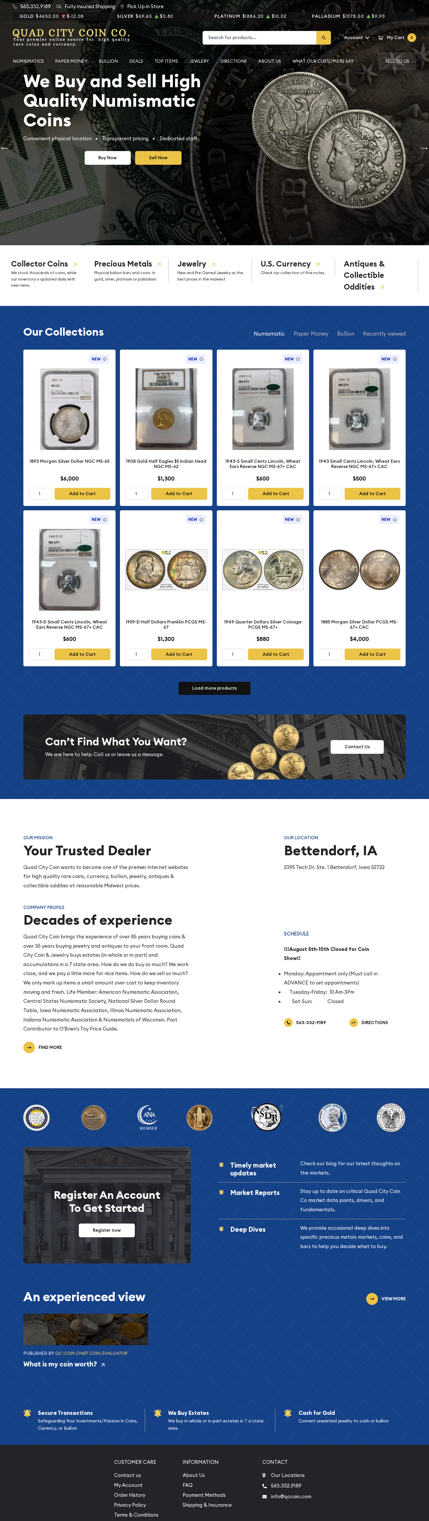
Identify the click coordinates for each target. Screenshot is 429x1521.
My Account (128, 1485)
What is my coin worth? (60, 1364)
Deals (136, 61)
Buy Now (107, 157)
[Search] (323, 38)
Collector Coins (39, 264)
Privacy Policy (130, 1505)
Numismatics (28, 61)
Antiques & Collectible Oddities (364, 275)
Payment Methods (204, 1495)
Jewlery (199, 61)
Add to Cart (82, 493)
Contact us (127, 1475)
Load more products (214, 688)
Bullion (108, 61)
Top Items (166, 61)
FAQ (188, 1485)
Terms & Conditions (136, 1515)
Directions (233, 61)
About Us (269, 61)
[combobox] (260, 38)
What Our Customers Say (323, 61)
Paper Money (71, 61)
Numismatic (269, 333)
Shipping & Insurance (207, 1505)
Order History (129, 1495)
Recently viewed (384, 333)
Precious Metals (123, 264)
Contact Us (357, 746)
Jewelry (191, 264)
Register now (107, 1230)
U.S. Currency (286, 264)
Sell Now (158, 157)
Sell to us (397, 61)
